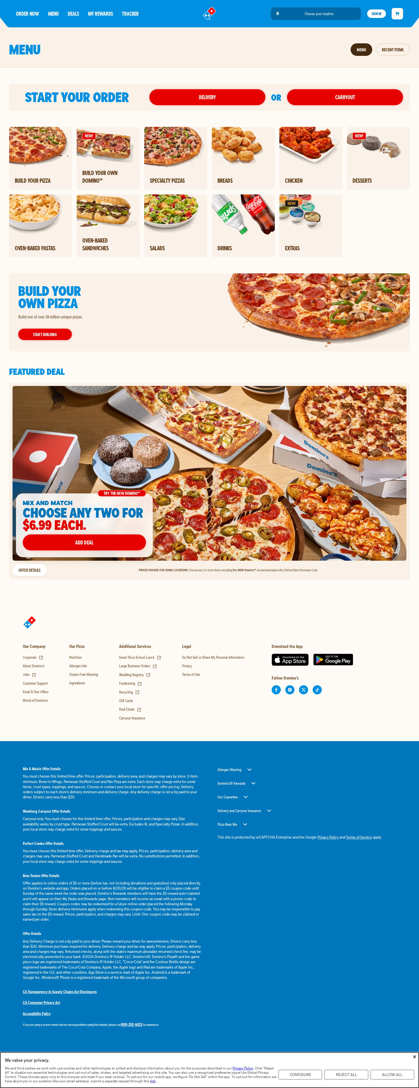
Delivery (207, 97)
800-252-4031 (131, 1024)
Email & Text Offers (35, 691)
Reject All (346, 1074)
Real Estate (130, 709)
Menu (53, 13)
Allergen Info (78, 665)
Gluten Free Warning (83, 674)
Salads (157, 248)
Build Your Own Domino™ (99, 176)
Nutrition (75, 657)
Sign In (376, 13)
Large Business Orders (138, 665)
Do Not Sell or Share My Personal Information (213, 657)
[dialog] (209, 1070)
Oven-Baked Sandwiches (95, 244)
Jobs (29, 674)
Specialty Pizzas (167, 180)
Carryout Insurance (132, 718)
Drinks (224, 248)
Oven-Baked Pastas (35, 248)
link (153, 1081)
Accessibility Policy (37, 1013)
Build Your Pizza (32, 180)
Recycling (129, 692)
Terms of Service (359, 837)
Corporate (33, 657)
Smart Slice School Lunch (140, 657)
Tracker (130, 13)
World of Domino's (35, 700)
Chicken (293, 180)
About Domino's (33, 665)
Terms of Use (191, 674)
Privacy (187, 665)
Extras (292, 248)
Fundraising (130, 683)
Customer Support (35, 683)
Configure (300, 1074)
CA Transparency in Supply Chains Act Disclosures (60, 991)
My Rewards (100, 13)
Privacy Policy (328, 837)
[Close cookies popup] (414, 1057)
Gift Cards (126, 700)
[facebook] (276, 689)
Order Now (27, 13)
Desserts (362, 180)
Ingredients (77, 683)
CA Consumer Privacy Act (41, 1002)
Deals (73, 13)
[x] (303, 689)
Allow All (392, 1074)
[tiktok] (317, 689)
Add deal (84, 542)
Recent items (393, 49)
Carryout (345, 97)
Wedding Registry (134, 674)
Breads (225, 180)
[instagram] (289, 689)
